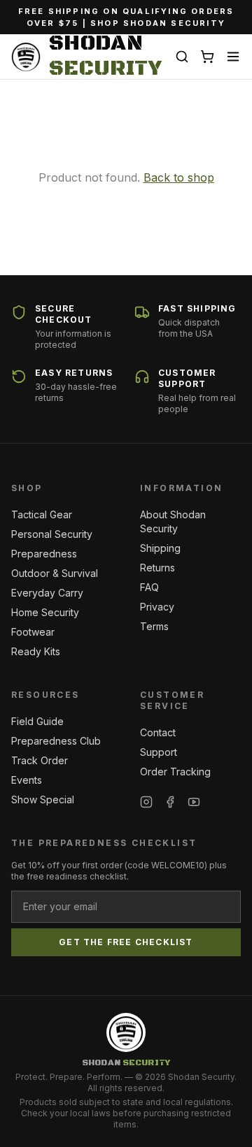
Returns (157, 568)
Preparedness (44, 554)
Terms (154, 626)
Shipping (160, 548)
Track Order (39, 760)
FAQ (149, 587)
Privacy (157, 607)
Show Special (42, 799)
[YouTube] (194, 802)
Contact (158, 732)
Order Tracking (175, 771)
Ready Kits (35, 651)
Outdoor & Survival (54, 573)
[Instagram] (146, 802)
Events (26, 780)
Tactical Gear (41, 514)
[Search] (182, 57)
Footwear (33, 632)
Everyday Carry (47, 593)
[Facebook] (170, 802)
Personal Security (51, 534)
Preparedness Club (56, 741)
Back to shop (179, 177)
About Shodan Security (173, 521)
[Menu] (233, 56)
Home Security (45, 612)
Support (158, 752)
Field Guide (37, 721)
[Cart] (207, 57)
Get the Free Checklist (125, 942)
